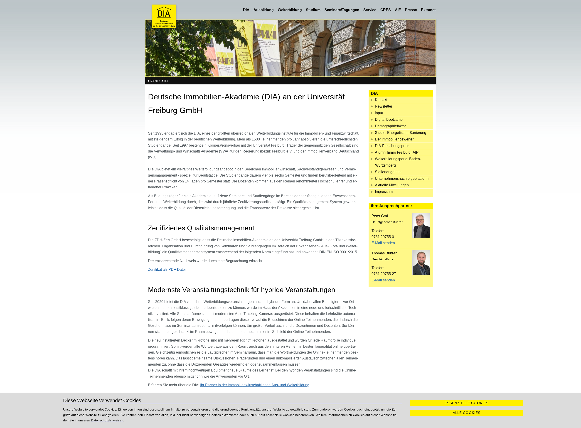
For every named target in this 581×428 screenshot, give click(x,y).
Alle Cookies (467, 413)
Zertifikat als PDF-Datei (167, 269)
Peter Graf (380, 216)
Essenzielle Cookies (467, 403)
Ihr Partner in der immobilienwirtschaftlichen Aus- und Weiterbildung (254, 385)
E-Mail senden (383, 243)
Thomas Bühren (384, 253)
